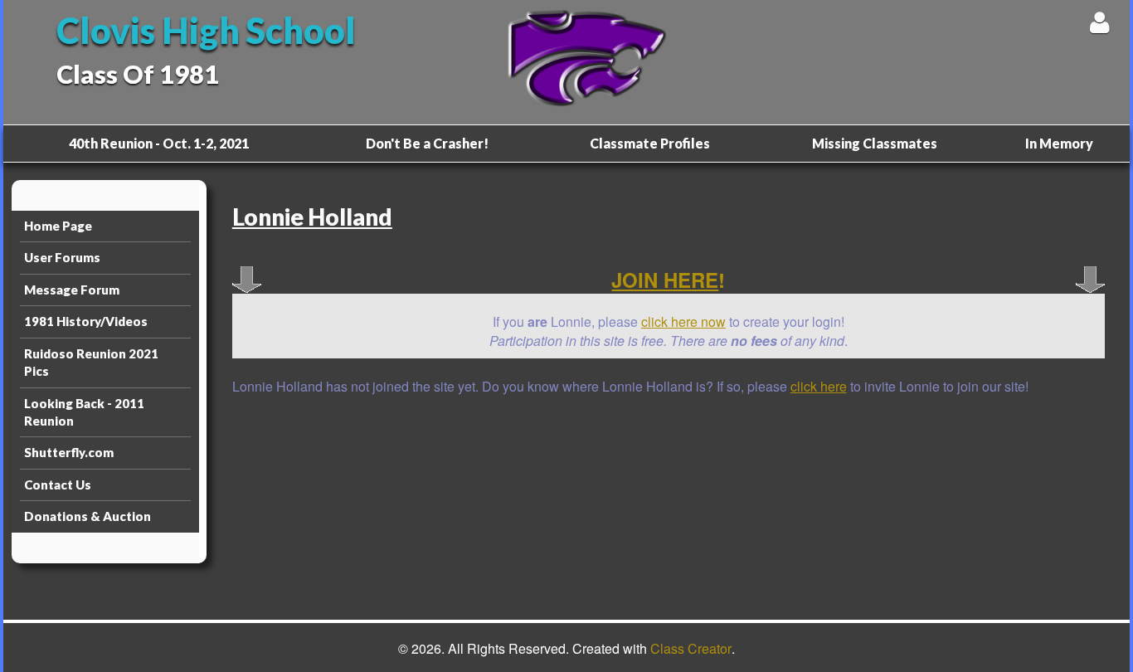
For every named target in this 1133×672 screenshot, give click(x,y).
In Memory (1059, 143)
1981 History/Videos (86, 321)
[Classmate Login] (1099, 22)
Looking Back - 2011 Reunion (84, 412)
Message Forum (71, 289)
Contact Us (57, 484)
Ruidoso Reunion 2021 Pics (91, 362)
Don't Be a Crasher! (427, 143)
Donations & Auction (87, 516)
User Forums (62, 257)
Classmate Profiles (650, 143)
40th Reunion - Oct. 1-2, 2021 (159, 143)
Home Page (58, 225)
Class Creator (691, 649)
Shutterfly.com (69, 452)
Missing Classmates (874, 143)
